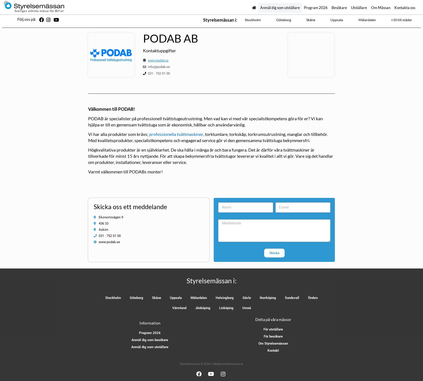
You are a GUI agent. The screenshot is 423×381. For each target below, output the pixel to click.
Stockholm (253, 20)
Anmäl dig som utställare (280, 8)
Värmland (179, 308)
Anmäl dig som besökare (150, 340)
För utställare (273, 329)
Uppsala (336, 20)
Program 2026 (316, 8)
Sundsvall (292, 298)
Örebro (313, 298)
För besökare (273, 336)
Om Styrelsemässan (273, 343)
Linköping (226, 308)
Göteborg (283, 20)
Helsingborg (225, 298)
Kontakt (273, 351)
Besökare (339, 8)
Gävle (247, 298)
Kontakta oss (404, 8)
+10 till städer (401, 20)
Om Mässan (380, 8)
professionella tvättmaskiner (176, 134)
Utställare (359, 8)
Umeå (246, 308)
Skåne (310, 20)
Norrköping (268, 298)
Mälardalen (367, 20)
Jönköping (202, 308)
